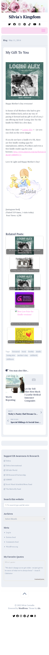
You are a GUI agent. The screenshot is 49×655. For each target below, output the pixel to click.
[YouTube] (34, 24)
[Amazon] (39, 24)
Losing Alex (27, 129)
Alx (38, 608)
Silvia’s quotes (10, 562)
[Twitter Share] (16, 220)
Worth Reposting (10, 398)
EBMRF (9, 479)
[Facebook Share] (9, 220)
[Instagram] (19, 24)
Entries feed (11, 537)
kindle (38, 351)
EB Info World (11, 470)
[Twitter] (9, 24)
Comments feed (12, 542)
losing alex (11, 355)
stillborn (10, 359)
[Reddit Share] (31, 220)
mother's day (22, 355)
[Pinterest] (24, 24)
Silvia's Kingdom (24, 16)
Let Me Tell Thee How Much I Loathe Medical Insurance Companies (32, 394)
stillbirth (33, 355)
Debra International (14, 465)
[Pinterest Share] (23, 220)
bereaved (15, 351)
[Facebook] (14, 24)
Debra (8, 461)
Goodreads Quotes (39, 579)
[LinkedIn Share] (38, 220)
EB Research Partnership (16, 475)
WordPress (23, 608)
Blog (5, 40)
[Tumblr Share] (9, 227)
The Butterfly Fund (13, 489)
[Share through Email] (16, 227)
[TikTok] (29, 24)
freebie (31, 351)
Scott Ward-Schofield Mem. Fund (19, 484)
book (24, 351)
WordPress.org (12, 546)
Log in (8, 532)
